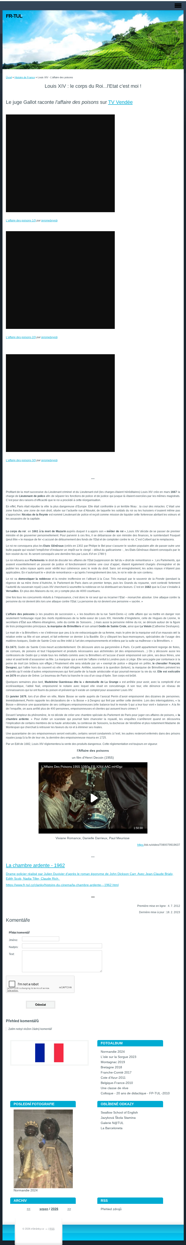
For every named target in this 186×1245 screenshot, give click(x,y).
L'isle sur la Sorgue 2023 (118, 1057)
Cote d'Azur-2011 (113, 1077)
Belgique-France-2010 (117, 1083)
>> (69, 1209)
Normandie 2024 (113, 1051)
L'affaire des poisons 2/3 (21, 337)
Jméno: (13, 940)
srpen (43, 1209)
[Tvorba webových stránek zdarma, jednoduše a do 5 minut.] (46, 1229)
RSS (51, 1228)
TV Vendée (120, 102)
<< (28, 1209)
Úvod (9, 77)
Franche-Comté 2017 (116, 1072)
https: (140, 844)
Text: (12, 954)
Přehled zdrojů (111, 1209)
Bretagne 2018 (111, 1067)
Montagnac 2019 (113, 1062)
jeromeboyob (49, 220)
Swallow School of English (119, 1112)
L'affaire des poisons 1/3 (21, 220)
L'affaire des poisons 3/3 (21, 460)
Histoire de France (25, 77)
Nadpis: (13, 947)
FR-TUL (14, 16)
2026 (54, 1209)
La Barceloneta (111, 1128)
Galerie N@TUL (112, 1123)
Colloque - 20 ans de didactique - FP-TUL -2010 (135, 1093)
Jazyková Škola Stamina (118, 1117)
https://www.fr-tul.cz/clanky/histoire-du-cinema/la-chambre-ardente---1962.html (62, 885)
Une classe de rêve (114, 1088)
